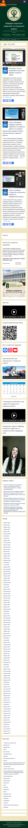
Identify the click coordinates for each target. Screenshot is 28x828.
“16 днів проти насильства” (9, 742)
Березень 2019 (7, 702)
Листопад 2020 (7, 671)
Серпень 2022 (6, 624)
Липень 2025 (6, 551)
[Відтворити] (4, 317)
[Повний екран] (23, 317)
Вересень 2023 (7, 595)
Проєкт (5, 791)
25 (13, 391)
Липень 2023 (6, 600)
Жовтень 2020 (6, 673)
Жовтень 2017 (6, 731)
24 (10, 391)
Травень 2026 (6, 529)
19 (16, 390)
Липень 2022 (6, 626)
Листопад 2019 (7, 689)
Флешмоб (5, 807)
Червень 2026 (6, 527)
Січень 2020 (6, 684)
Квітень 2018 (6, 720)
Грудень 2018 (6, 706)
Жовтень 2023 (6, 593)
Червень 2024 (6, 575)
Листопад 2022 (7, 618)
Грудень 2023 (6, 589)
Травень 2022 (6, 631)
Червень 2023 (6, 602)
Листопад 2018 (7, 708)
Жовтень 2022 (6, 620)
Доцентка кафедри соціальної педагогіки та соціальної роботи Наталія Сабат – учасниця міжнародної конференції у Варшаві (14, 500)
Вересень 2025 (7, 547)
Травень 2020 (6, 677)
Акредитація (6, 747)
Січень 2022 (6, 640)
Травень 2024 (6, 578)
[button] (14, 312)
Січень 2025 (6, 564)
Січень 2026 (6, 538)
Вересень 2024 (7, 573)
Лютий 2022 (6, 638)
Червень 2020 (6, 675)
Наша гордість (6, 778)
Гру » (16, 396)
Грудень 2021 (6, 642)
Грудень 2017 (6, 726)
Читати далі (8, 97)
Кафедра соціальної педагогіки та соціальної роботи (14, 26)
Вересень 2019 (7, 693)
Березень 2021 (7, 662)
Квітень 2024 (6, 580)
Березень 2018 (7, 722)
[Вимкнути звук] (21, 317)
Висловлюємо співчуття (9, 758)
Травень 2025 (6, 556)
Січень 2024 (6, 587)
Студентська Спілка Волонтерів (10, 805)
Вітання (5, 760)
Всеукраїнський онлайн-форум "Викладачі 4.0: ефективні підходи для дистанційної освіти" (14, 763)
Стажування (6, 800)
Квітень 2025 (6, 558)
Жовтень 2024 (6, 571)
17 (10, 390)
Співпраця (5, 798)
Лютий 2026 (6, 536)
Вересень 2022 (7, 622)
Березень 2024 (7, 582)
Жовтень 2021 (6, 646)
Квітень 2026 (6, 531)
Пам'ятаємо (6, 782)
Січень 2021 (6, 666)
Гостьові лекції (6, 766)
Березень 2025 (7, 560)
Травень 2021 (6, 658)
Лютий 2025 (6, 562)
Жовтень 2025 (6, 544)
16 (7, 390)
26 (16, 391)
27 (20, 391)
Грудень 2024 (6, 567)
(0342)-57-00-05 (7, 34)
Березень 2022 (7, 635)
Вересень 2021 (7, 649)
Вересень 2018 (7, 713)
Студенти (5, 802)
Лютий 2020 (6, 682)
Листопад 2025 (7, 542)
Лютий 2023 (6, 611)
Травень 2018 (6, 717)
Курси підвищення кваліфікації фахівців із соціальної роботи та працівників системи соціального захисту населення (13, 772)
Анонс (4, 749)
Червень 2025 (6, 553)
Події (4, 785)
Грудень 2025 (6, 540)
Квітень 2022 (6, 633)
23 (7, 391)
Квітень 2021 (6, 660)
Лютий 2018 (6, 724)
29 (4, 393)
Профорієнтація (7, 794)
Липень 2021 (6, 653)
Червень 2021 (6, 655)
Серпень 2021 (6, 651)
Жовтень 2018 (6, 711)
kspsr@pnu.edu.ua (8, 35)
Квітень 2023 (6, 607)
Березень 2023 (7, 609)
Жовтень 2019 (6, 691)
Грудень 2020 (6, 669)
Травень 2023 (6, 604)
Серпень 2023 (6, 598)
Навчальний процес (8, 776)
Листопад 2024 (7, 569)
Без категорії (6, 751)
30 (7, 393)
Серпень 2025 (6, 549)
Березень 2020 (7, 680)
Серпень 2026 (6, 522)
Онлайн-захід (6, 780)
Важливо (5, 756)
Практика (5, 787)
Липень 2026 (6, 524)
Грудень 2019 (6, 686)
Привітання (6, 789)
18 (13, 390)
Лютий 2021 (6, 664)
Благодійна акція (7, 754)
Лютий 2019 (6, 704)
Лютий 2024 (6, 584)
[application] (14, 312)
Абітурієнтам (6, 745)
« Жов (12, 396)
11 (13, 388)
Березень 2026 (7, 533)
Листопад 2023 (7, 591)
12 (16, 388)
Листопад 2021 (7, 644)
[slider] (13, 377)
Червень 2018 (6, 715)
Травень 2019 (6, 697)
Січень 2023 (6, 613)
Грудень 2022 (6, 615)
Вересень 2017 (7, 733)
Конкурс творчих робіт (8, 768)
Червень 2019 (6, 695)
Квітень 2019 (6, 700)
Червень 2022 (6, 629)
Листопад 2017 (7, 728)
